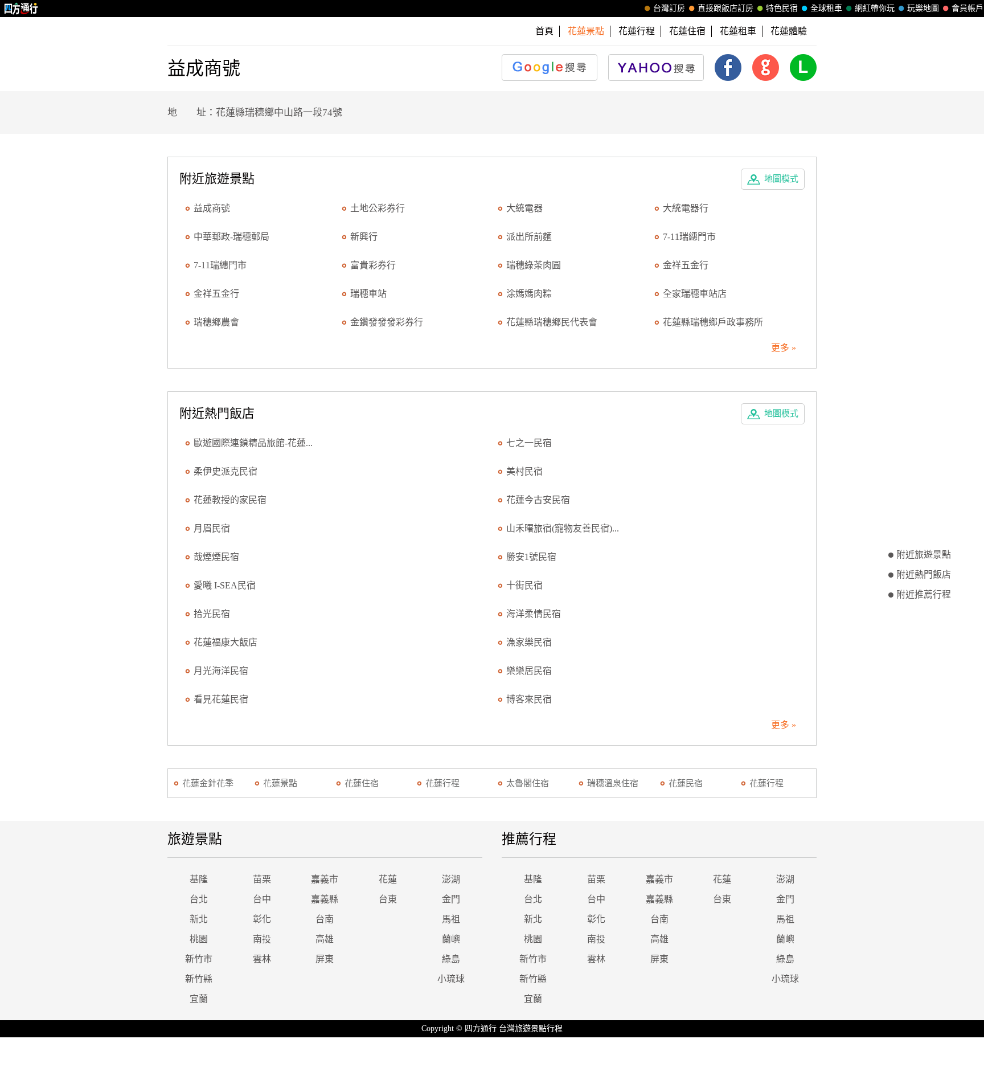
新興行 (364, 237)
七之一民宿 (529, 443)
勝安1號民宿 (531, 557)
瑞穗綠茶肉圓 (533, 265)
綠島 (451, 959)
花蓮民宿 (686, 783)
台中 (262, 899)
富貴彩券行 (373, 265)
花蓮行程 (636, 31)
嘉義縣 (324, 899)
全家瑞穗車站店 (695, 293)
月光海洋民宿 (221, 671)
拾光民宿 (212, 614)
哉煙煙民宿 (216, 557)
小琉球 (451, 979)
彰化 (262, 919)
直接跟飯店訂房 (725, 8)
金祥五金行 (685, 265)
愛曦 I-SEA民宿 (225, 585)
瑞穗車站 (368, 293)
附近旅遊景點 (923, 554)
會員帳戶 (967, 8)
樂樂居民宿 (529, 671)
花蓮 (388, 879)
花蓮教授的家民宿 (230, 500)
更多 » (783, 348)
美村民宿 (524, 471)
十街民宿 (524, 585)
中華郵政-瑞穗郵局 (231, 237)
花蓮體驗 (788, 31)
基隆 (199, 879)
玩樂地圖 (923, 8)
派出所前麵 (529, 237)
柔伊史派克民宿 (225, 471)
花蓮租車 (738, 31)
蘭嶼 (451, 939)
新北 (199, 919)
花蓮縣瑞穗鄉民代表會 (551, 322)
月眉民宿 (212, 528)
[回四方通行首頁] (21, 8)
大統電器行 (685, 208)
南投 (262, 939)
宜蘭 (199, 999)
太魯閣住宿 (527, 783)
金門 (451, 899)
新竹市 (198, 959)
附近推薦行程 (923, 594)
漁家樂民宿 (529, 642)
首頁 (544, 31)
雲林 (262, 959)
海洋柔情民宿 (533, 614)
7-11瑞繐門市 (689, 237)
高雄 (324, 939)
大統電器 (524, 208)
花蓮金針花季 (207, 783)
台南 (324, 919)
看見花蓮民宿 (221, 699)
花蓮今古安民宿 (538, 500)
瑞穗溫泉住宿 (612, 783)
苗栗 (262, 879)
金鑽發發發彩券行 (386, 322)
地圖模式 (781, 178)
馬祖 (451, 919)
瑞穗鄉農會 (216, 322)
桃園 (199, 939)
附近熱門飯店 (923, 574)
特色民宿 (782, 8)
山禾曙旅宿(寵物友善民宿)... (562, 528)
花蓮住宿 (687, 31)
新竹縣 (198, 979)
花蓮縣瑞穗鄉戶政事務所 (713, 322)
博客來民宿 (529, 699)
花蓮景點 (280, 783)
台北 (199, 899)
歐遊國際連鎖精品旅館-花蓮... (253, 443)
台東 (388, 899)
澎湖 (451, 879)
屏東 (324, 959)
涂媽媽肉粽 (529, 293)
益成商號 (212, 208)
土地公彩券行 (377, 208)
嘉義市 (324, 879)
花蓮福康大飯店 (225, 642)
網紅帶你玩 (875, 8)
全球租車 (826, 8)
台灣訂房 (669, 8)
